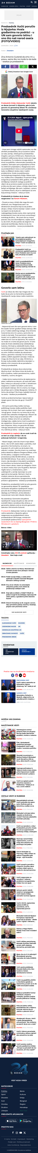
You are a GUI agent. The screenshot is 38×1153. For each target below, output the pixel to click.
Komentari (31, 563)
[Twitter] (20, 675)
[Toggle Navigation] (35, 2)
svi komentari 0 (10, 651)
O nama (7, 1139)
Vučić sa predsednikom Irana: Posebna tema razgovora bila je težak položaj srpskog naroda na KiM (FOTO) (25, 264)
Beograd (23, 1101)
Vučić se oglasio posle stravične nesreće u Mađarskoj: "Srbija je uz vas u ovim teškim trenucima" (25, 784)
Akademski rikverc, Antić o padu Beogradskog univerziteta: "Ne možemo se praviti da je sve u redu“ (26, 1021)
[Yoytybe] (20, 1133)
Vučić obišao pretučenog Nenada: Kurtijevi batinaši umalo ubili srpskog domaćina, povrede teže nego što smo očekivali (26, 944)
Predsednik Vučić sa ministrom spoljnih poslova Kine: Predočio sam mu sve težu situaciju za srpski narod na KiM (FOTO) (25, 252)
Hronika (4, 1104)
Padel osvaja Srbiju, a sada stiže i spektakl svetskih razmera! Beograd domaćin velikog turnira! (19, 579)
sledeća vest (21, 693)
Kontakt (13, 1139)
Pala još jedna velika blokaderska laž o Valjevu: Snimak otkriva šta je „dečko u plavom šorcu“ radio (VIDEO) (26, 1008)
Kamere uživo (13, 6)
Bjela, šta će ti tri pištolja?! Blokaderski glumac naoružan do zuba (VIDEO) (26, 956)
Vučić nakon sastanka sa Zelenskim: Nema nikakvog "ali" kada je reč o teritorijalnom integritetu (26, 684)
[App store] (12, 1121)
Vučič (3, 292)
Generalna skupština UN (11, 630)
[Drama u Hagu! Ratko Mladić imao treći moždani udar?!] (8, 933)
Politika (22, 6)
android (23, 553)
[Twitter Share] (32, 66)
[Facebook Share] (5, 66)
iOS (16, 553)
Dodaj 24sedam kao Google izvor (20, 72)
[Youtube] (24, 675)
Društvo (4, 1107)
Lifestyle (4, 1111)
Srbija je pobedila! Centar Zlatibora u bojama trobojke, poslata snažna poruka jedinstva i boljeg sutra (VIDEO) (25, 995)
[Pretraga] (31, 2)
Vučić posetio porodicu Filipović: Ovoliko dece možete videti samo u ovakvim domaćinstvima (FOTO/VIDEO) (25, 867)
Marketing (30, 1139)
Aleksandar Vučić (9, 623)
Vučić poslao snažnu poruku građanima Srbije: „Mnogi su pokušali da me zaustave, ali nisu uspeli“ (26, 1047)
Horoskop (24, 1107)
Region (23, 1104)
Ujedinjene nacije (9, 627)
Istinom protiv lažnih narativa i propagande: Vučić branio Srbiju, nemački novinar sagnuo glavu (25, 893)
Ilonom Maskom (20, 198)
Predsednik (5, 511)
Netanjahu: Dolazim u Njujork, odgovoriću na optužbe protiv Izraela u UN (25, 697)
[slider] (18, 544)
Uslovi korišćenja (13, 1145)
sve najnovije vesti (19, 612)
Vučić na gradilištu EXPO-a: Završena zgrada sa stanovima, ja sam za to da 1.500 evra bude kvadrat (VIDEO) (26, 983)
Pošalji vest (12, 1142)
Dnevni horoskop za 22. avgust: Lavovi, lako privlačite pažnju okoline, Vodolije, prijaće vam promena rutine (21, 605)
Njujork (21, 623)
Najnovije (4, 6)
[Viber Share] (14, 66)
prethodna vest (22, 680)
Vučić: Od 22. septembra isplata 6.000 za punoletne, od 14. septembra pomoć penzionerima (25, 906)
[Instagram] (16, 675)
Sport (28, 6)
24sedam (5, 555)
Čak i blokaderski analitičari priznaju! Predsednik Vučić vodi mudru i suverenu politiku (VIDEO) (26, 745)
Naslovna (4, 23)
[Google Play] (25, 1121)
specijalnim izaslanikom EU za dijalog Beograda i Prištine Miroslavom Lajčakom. (19, 521)
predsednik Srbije (9, 637)
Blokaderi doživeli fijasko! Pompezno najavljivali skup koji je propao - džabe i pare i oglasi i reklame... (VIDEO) (26, 918)
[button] (18, 540)
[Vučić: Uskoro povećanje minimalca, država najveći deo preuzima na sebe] (8, 1035)
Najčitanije (19, 563)
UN (19, 627)
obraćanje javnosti (10, 633)
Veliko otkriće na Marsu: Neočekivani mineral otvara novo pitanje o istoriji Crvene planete (20, 570)
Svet (18, 702)
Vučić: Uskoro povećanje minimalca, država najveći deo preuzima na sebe (26, 1033)
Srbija (22, 1098)
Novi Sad (23, 1111)
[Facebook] (12, 675)
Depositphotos (25, 1145)
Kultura (23, 1094)
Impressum (21, 1139)
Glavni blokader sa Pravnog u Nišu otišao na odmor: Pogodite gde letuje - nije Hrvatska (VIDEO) (25, 854)
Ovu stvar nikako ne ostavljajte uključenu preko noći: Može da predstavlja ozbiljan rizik (18, 587)
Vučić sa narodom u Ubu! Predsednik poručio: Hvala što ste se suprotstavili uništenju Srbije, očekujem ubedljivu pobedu (26, 829)
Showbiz (35, 6)
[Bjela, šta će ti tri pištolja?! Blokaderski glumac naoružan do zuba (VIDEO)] (8, 958)
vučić (22, 633)
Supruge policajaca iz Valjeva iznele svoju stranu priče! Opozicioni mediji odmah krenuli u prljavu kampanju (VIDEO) (26, 771)
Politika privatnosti (23, 1142)
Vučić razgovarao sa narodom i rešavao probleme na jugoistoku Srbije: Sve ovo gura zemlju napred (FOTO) (25, 880)
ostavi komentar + (26, 651)
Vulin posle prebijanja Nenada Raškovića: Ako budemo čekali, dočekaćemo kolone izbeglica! (25, 970)
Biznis (22, 1091)
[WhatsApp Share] (23, 66)
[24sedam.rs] (8, 2)
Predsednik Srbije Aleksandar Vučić (15, 103)
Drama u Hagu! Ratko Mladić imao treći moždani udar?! (26, 930)
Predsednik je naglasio (10, 433)
